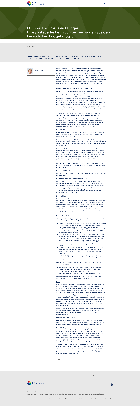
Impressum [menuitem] (95, 375)
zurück (59, 359)
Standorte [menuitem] (45, 375)
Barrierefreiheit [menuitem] (86, 375)
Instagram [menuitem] (112, 384)
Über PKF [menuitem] (39, 375)
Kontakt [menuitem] (70, 375)
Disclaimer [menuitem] (102, 375)
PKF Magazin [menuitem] (59, 375)
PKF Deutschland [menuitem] (31, 375)
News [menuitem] (65, 375)
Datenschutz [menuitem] (110, 375)
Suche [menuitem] (108, 3)
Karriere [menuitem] (52, 375)
